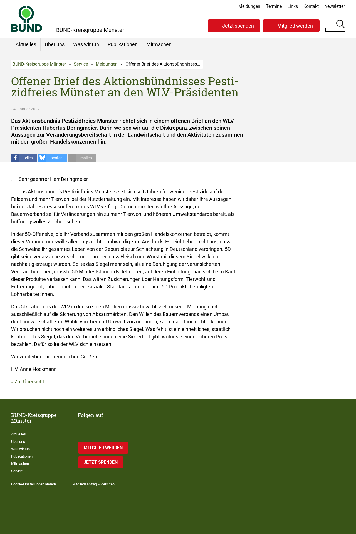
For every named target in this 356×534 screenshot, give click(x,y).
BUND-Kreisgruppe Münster (39, 64)
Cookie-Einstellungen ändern (33, 484)
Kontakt (311, 6)
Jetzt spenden (238, 26)
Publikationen (123, 44)
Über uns (55, 44)
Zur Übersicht (29, 382)
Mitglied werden (295, 26)
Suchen (340, 25)
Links (292, 6)
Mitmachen (159, 44)
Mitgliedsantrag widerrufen (93, 484)
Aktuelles (26, 44)
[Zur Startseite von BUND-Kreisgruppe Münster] (26, 19)
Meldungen (249, 6)
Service (81, 64)
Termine (274, 6)
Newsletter (334, 6)
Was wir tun (86, 44)
